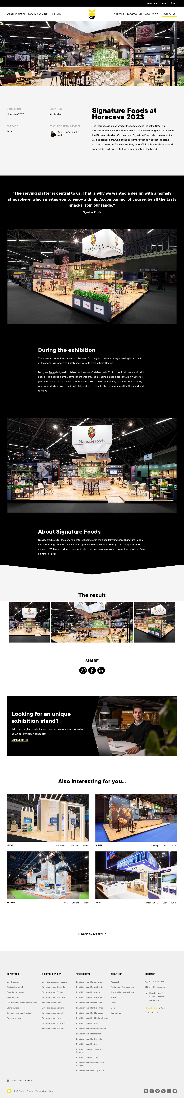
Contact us (169, 14)
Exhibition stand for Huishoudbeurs (92, 1018)
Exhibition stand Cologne (53, 1008)
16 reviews (150, 1012)
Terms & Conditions (44, 1091)
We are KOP (116, 997)
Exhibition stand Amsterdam (54, 982)
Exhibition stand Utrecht (53, 1028)
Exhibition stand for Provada (89, 1039)
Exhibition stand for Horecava (89, 1013)
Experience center (37, 14)
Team (113, 1002)
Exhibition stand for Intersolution (91, 1028)
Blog (164, 3)
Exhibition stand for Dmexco (89, 1002)
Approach (119, 14)
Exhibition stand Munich (52, 1013)
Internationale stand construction (22, 1002)
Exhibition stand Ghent (52, 1002)
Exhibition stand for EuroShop (89, 1008)
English (28, 1080)
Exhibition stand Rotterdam (54, 1023)
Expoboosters (134, 14)
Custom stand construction (19, 1013)
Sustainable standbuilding (122, 992)
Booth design (13, 982)
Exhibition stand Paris (51, 1018)
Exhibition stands (16, 14)
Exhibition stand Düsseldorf (54, 987)
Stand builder (13, 1008)
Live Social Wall (151, 3)
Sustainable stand (15, 987)
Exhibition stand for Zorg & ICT (90, 1070)
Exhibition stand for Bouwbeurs (90, 997)
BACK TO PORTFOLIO (93, 934)
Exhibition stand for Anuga (88, 992)
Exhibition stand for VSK (87, 1057)
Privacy (30, 1091)
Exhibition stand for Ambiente (89, 987)
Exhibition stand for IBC (87, 1023)
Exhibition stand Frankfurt (53, 997)
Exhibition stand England (53, 992)
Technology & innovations (122, 987)
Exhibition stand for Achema (89, 982)
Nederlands (17, 1080)
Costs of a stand (14, 1018)
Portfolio (56, 14)
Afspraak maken (17, 740)
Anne (52, 372)
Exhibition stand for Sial (86, 1044)
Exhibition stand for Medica (88, 1034)
